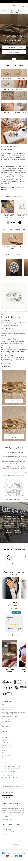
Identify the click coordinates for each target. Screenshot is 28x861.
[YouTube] (13, 778)
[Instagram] (6, 778)
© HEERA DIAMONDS (14, 844)
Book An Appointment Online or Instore (14, 479)
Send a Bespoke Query (6, 364)
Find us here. (23, 468)
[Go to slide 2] (13, 222)
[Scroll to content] (14, 59)
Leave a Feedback (6, 726)
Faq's (3, 704)
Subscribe (7, 797)
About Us (4, 735)
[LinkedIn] (16, 778)
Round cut (14, 278)
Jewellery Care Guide (7, 745)
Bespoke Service (5, 721)
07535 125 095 (21, 475)
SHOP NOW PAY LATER (7, 819)
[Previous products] (8, 222)
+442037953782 (11, 771)
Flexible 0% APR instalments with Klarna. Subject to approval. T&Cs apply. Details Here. (13, 713)
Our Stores (4, 737)
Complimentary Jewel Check (8, 719)
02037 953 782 (12, 475)
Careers (4, 750)
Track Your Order (6, 755)
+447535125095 (10, 775)
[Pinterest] (9, 778)
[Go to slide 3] (14, 222)
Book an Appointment (6, 366)
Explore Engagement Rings (14, 47)
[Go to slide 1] (11, 222)
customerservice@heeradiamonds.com (11, 768)
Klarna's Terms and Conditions (9, 832)
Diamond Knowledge (7, 747)
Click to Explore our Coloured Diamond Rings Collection (12, 188)
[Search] (23, 6)
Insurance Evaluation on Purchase (9, 716)
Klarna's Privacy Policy (7, 829)
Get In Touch (5, 753)
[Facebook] (2, 778)
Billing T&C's (5, 742)
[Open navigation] (2, 6)
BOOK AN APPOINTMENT (14, 52)
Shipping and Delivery (7, 740)
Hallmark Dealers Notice (7, 709)
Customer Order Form (7, 758)
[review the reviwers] (7, 622)
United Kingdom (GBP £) (13, 841)
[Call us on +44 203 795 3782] (20, 6)
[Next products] (19, 222)
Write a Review (16, 612)
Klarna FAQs (5, 834)
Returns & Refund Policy (7, 707)
